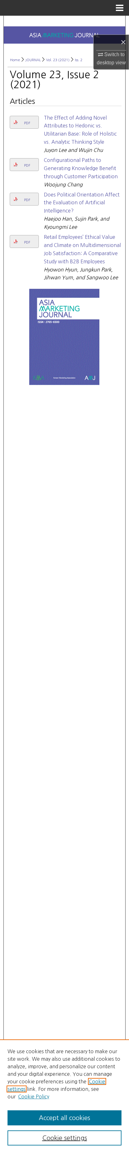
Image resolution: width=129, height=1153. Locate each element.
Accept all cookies (64, 1118)
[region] (64, 1096)
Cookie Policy (33, 1096)
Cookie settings (64, 1138)
